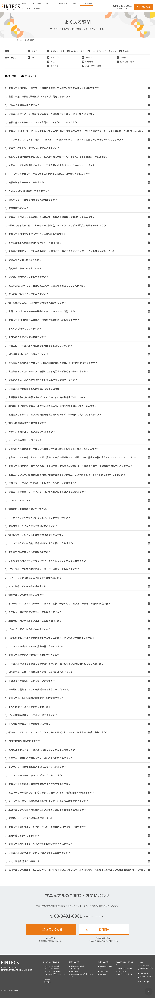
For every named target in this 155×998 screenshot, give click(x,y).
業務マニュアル (57, 51)
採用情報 (47, 982)
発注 (53, 61)
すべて (34, 51)
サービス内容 (75, 969)
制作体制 (89, 61)
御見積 (123, 57)
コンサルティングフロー (125, 974)
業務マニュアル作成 (77, 966)
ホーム (24, 3)
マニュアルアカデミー (146, 969)
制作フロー (74, 971)
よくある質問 (86, 3)
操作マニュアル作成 (106, 967)
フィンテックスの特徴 (51, 966)
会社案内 (47, 979)
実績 (74, 3)
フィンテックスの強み (51, 969)
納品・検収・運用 (93, 65)
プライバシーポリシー (146, 977)
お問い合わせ (56, 57)
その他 (126, 51)
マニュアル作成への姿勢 (52, 971)
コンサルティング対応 (124, 969)
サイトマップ (144, 982)
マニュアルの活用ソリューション (54, 975)
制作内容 (54, 65)
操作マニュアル (78, 51)
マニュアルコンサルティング (103, 51)
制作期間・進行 (127, 61)
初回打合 (89, 57)
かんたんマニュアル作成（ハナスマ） (82, 975)
